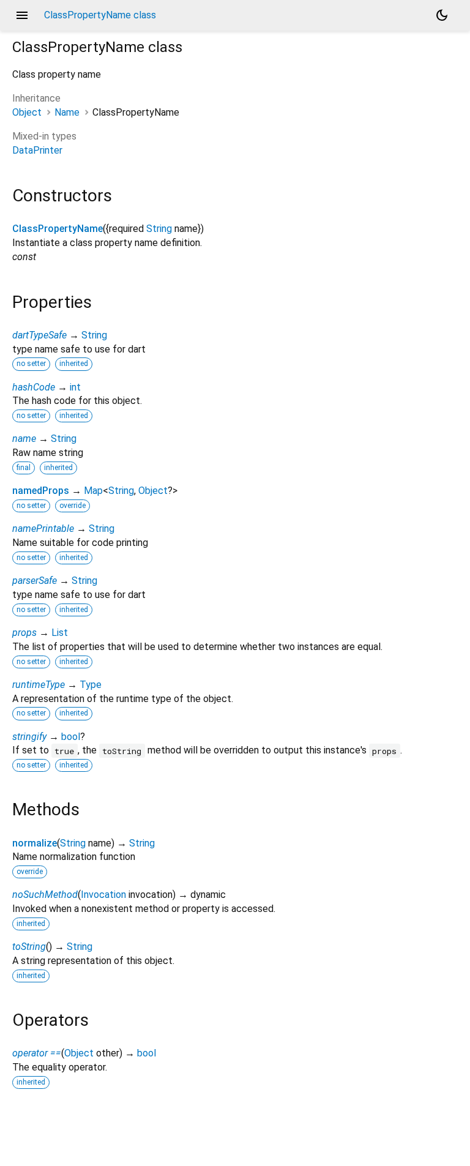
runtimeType (38, 684)
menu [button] (22, 15)
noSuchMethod (45, 894)
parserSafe (34, 580)
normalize (34, 843)
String (159, 228)
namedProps (40, 490)
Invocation (103, 894)
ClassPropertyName (57, 228)
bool (70, 736)
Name (67, 112)
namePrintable (43, 528)
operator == (36, 1053)
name (24, 438)
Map (93, 490)
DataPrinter (37, 150)
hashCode (33, 387)
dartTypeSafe (39, 335)
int (75, 387)
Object (27, 112)
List (59, 632)
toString (29, 946)
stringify (29, 736)
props (24, 632)
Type (91, 684)
